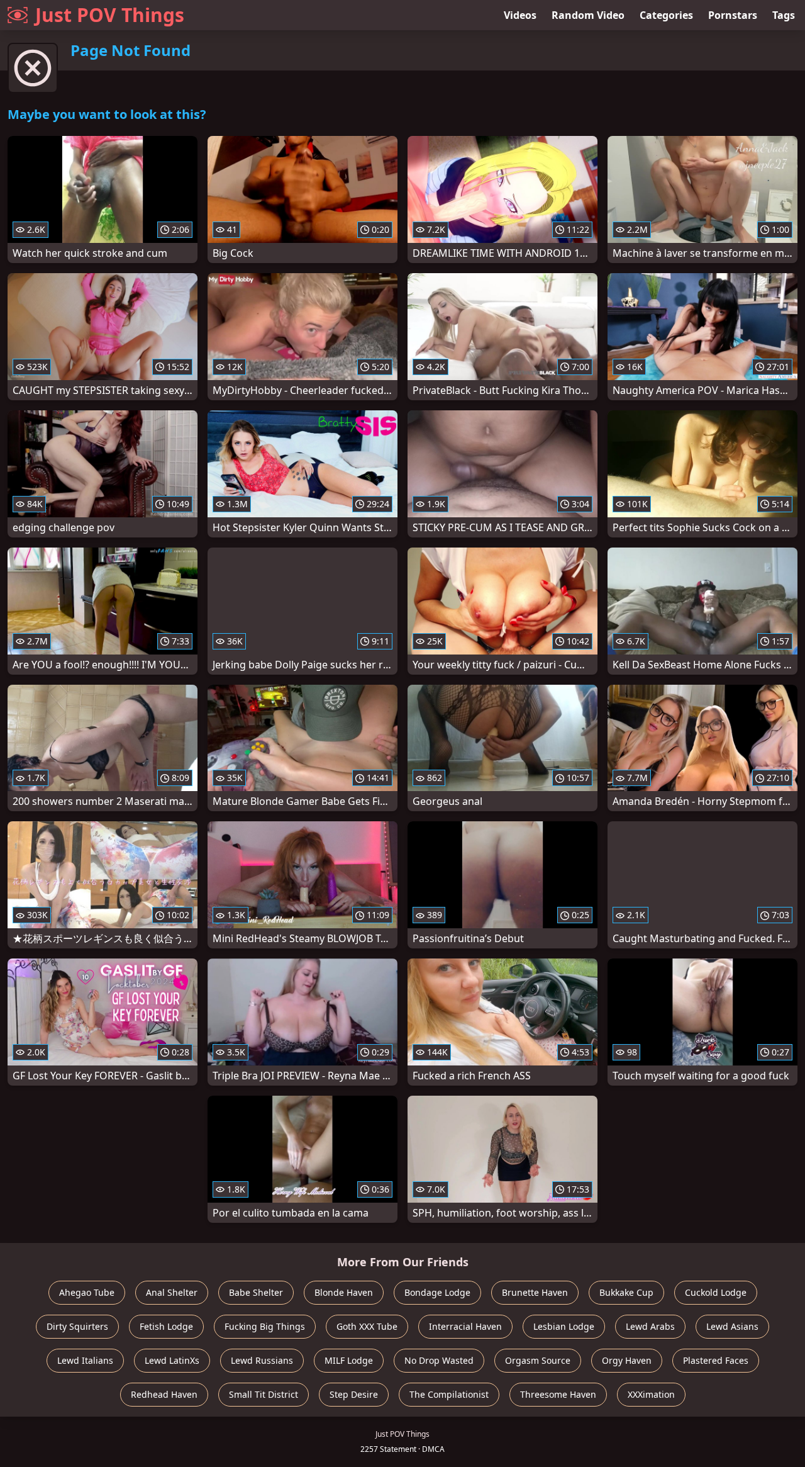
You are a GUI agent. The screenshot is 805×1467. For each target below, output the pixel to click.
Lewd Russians (262, 1360)
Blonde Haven (343, 1292)
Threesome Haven (558, 1394)
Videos (520, 15)
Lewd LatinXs (172, 1360)
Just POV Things (109, 15)
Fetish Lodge (166, 1326)
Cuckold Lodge (716, 1292)
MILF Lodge (349, 1360)
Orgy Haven (627, 1360)
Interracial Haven (465, 1326)
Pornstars (732, 15)
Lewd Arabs (650, 1326)
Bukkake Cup (626, 1292)
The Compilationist (449, 1394)
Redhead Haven (164, 1394)
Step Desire (354, 1394)
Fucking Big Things (265, 1326)
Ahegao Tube (86, 1292)
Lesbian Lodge (563, 1326)
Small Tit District (263, 1394)
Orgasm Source (537, 1360)
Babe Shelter (256, 1292)
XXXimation (651, 1394)
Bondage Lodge (437, 1292)
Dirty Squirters (77, 1326)
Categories (666, 15)
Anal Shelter (171, 1292)
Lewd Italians (85, 1360)
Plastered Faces (715, 1360)
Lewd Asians (732, 1326)
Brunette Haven (535, 1292)
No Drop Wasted (439, 1360)
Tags (783, 15)
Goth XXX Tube (366, 1326)
